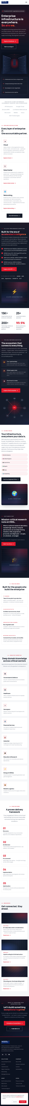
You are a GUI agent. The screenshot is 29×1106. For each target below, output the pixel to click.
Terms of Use (19, 1083)
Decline (15, 1101)
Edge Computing (5, 1069)
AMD (23, 276)
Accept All (22, 1101)
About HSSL (18, 1061)
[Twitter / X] (6, 1054)
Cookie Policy (18, 1097)
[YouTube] (9, 1054)
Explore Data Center (9, 183)
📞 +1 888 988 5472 (14, 1029)
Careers (18, 1066)
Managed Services (5, 1074)
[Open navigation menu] (26, 2)
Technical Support (5, 1088)
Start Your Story (7, 544)
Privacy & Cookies (20, 1081)
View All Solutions (13, 215)
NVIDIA (18, 276)
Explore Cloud (7, 158)
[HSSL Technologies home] (4, 2)
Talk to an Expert (9, 46)
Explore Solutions (9, 41)
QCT (20, 278)
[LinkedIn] (2, 1054)
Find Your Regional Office (10, 479)
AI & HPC (3, 1064)
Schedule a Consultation (14, 1023)
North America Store (6, 1081)
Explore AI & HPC (8, 269)
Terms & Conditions (20, 1086)
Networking (4, 1071)
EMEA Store (4, 1083)
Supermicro (8, 278)
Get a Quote (4, 1086)
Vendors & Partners (20, 1064)
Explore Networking (9, 208)
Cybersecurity (4, 1066)
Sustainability (19, 1069)
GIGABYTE (15, 278)
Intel (2, 278)
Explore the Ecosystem (10, 390)
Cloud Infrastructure (6, 1061)
